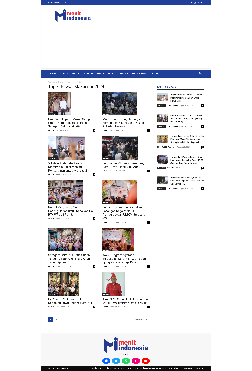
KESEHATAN (162, 147)
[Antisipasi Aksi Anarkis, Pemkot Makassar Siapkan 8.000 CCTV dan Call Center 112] (162, 180)
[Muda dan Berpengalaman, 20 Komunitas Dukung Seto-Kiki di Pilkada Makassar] (126, 103)
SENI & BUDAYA (139, 73)
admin (51, 130)
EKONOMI (88, 73)
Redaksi (171, 147)
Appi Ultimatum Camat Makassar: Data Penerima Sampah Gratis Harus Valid (186, 97)
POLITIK (75, 73)
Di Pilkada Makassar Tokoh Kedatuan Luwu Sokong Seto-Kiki (70, 301)
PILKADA (52, 114)
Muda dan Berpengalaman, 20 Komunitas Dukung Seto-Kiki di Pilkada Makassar (123, 122)
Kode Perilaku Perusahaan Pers (153, 368)
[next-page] (80, 319)
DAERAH (154, 73)
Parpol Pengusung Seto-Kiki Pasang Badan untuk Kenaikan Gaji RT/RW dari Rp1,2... (71, 211)
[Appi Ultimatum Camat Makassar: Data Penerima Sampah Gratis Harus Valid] (162, 97)
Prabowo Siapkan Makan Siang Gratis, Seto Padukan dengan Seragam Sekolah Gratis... (69, 122)
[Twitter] (198, 3)
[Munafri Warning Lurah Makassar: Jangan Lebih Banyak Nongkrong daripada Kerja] (162, 118)
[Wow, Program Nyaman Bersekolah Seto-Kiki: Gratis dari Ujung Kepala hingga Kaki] (126, 239)
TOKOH (100, 73)
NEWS (62, 73)
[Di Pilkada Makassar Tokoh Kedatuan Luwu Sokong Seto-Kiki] (71, 284)
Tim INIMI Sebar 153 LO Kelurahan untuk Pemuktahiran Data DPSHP (125, 301)
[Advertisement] (126, 48)
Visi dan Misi (119, 368)
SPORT (111, 73)
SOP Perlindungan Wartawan (180, 368)
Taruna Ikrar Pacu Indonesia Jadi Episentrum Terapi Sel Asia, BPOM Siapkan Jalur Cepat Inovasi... (186, 160)
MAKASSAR (162, 106)
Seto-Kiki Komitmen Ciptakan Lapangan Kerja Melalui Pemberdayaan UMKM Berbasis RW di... (123, 213)
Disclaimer (199, 368)
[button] (200, 73)
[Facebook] (191, 3)
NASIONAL (161, 168)
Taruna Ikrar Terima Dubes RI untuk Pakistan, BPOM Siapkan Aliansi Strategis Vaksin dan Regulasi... (187, 139)
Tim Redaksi (173, 105)
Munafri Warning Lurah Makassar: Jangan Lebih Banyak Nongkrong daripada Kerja (186, 118)
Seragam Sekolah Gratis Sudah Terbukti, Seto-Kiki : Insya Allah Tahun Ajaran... (69, 258)
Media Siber (97, 368)
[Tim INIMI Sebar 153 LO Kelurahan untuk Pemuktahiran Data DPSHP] (126, 284)
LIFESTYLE (123, 73)
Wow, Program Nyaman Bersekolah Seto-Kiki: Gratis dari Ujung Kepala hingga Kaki (124, 258)
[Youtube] (202, 3)
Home (53, 73)
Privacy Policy (132, 368)
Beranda (51, 82)
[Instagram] (195, 3)
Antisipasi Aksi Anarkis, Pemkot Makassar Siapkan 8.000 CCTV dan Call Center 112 (187, 180)
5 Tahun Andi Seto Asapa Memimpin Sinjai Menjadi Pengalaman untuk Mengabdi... (68, 166)
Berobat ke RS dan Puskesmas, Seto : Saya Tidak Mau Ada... (123, 165)
